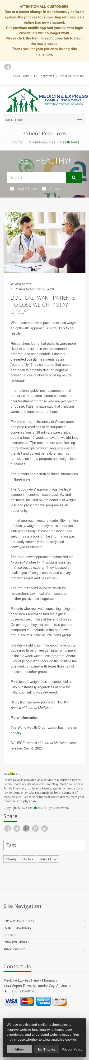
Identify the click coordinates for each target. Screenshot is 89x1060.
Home (17, 142)
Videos (54, 188)
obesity (16, 732)
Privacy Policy (14, 949)
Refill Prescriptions (19, 920)
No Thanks (47, 1049)
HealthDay (35, 808)
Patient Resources (41, 142)
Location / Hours (71, 76)
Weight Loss (48, 859)
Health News (27, 188)
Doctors (28, 859)
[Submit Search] (74, 177)
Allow (19, 1049)
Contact (10, 935)
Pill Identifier (44, 76)
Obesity (11, 859)
